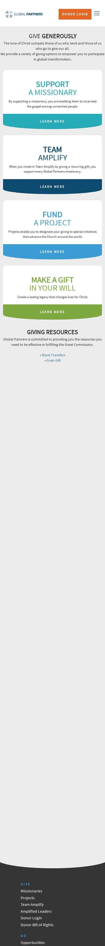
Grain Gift (53, 360)
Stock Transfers (53, 355)
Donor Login (75, 14)
